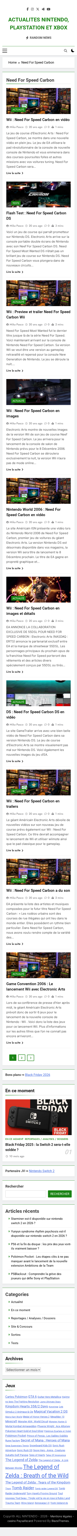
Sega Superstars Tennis (17, 1445)
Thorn (8, 1488)
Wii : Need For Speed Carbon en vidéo (38, 119)
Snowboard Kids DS (41, 1445)
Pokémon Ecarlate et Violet (57, 1431)
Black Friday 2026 (37, 1075)
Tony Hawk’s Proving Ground (41, 1493)
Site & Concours (21, 1326)
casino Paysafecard (20, 1520)
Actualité (18, 109)
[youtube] (49, 9)
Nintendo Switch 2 (41, 1171)
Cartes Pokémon (16, 1397)
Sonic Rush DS (24, 1450)
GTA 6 (32, 1397)
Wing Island (27, 1503)
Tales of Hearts (37, 1455)
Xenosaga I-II (42, 1502)
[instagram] (32, 9)
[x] (37, 9)
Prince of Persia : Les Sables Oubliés (47, 1435)
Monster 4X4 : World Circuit (33, 1421)
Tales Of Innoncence (56, 1455)
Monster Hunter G (58, 1421)
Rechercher (14, 1186)
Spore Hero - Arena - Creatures (49, 1450)
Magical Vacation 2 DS (51, 1411)
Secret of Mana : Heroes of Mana (45, 1440)
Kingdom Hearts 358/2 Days (26, 1406)
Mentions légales (61, 1516)
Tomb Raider (23, 1488)
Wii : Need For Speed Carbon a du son (38, 890)
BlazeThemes (60, 1520)
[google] (43, 9)
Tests (16, 203)
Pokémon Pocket (15, 1435)
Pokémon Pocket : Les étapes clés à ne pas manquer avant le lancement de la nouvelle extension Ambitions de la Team (40, 1261)
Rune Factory (12, 1440)
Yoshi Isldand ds (59, 1503)
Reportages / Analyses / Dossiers (46, 1139)
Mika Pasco (16, 127)
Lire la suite (13, 173)
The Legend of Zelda (21, 1460)
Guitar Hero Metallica (49, 1396)
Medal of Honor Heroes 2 (36, 1416)
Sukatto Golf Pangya (16, 1455)
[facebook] (27, 9)
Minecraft (11, 1421)
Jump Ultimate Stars (50, 1402)
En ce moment (14, 1139)
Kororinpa (53, 1406)
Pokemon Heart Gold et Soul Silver (24, 1431)
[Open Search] (65, 50)
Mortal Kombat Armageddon (21, 1426)
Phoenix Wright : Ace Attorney (53, 1426)
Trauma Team (12, 1503)
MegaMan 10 (57, 1416)
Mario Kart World (13, 1417)
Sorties (16, 1335)
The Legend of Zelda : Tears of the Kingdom (37, 1482)
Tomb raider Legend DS (46, 1488)
